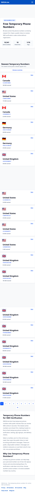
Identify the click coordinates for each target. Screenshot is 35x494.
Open (11, 491)
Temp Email (4, 490)
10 (17, 407)
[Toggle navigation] (32, 2)
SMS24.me (5, 2)
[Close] (32, 486)
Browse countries (17, 70)
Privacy (3, 487)
